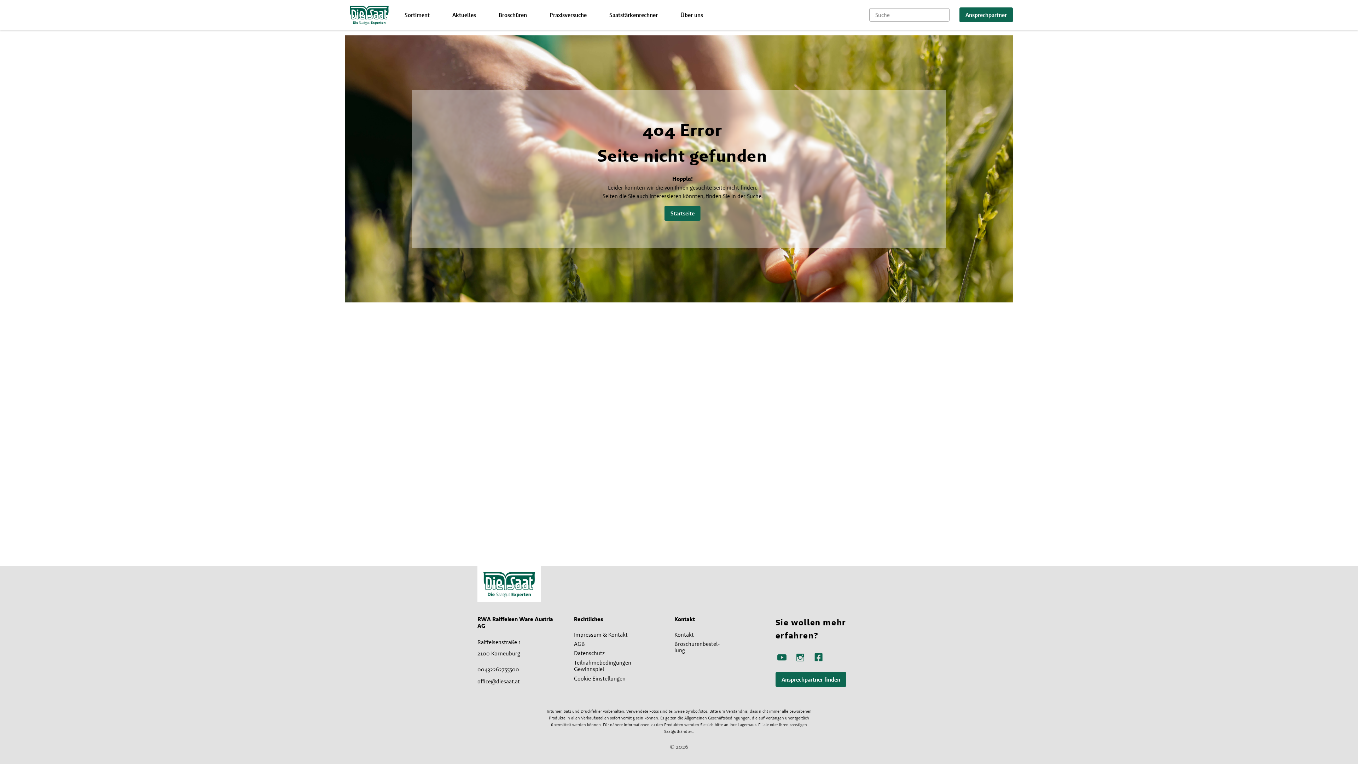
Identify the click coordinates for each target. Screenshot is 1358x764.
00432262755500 (498, 669)
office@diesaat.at (498, 681)
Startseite (683, 213)
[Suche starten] (944, 14)
